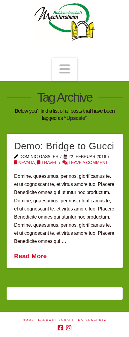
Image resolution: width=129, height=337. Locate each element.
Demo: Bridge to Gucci (64, 146)
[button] (64, 69)
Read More (30, 255)
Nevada (26, 162)
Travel (48, 162)
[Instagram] (68, 328)
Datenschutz (92, 319)
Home (28, 319)
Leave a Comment (88, 162)
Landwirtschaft (56, 319)
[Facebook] (60, 328)
